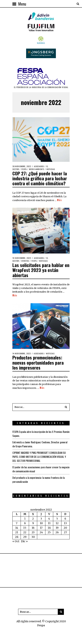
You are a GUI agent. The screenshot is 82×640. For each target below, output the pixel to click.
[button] (66, 407)
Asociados (39, 166)
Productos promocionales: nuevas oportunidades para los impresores (38, 362)
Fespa (24, 169)
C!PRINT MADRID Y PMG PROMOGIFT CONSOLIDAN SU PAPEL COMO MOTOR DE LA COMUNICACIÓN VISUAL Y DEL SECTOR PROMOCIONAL (39, 457)
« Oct (15, 541)
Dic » (24, 541)
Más (59, 200)
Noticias (51, 169)
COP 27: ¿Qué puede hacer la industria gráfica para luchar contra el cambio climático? (39, 178)
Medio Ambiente (36, 169)
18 (49, 527)
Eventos (25, 260)
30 (33, 537)
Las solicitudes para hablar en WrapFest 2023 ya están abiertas (40, 269)
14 (16, 527)
